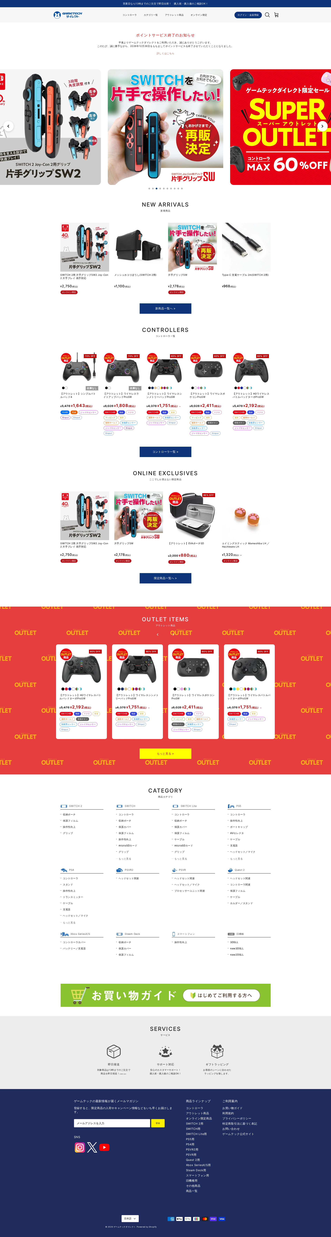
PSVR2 (129, 869)
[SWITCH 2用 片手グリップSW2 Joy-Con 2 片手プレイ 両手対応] (84, 247)
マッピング (110, 417)
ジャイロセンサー (88, 412)
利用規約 (228, 1113)
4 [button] (160, 188)
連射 (122, 417)
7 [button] (171, 188)
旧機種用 (192, 1180)
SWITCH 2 (75, 805)
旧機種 (240, 933)
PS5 (238, 805)
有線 (74, 412)
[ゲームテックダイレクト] (68, 15)
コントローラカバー (74, 942)
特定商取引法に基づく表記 (239, 1123)
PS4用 (65, 412)
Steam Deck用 (196, 1170)
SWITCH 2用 (194, 1123)
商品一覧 (192, 1191)
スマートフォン (186, 933)
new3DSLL (237, 948)
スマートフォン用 (197, 1175)
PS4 (71, 869)
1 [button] (149, 188)
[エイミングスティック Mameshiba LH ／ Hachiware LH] (246, 515)
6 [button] (167, 188)
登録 (158, 1123)
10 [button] (182, 188)
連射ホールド (111, 422)
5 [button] (164, 188)
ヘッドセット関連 (129, 878)
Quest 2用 (193, 1160)
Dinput (76, 417)
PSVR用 (191, 1154)
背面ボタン (213, 422)
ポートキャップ (239, 826)
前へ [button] (8, 126)
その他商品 (193, 1185)
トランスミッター (73, 896)
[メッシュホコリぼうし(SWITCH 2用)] (138, 247)
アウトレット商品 (174, 14)
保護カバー (125, 826)
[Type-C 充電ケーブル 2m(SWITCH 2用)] (246, 247)
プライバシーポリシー (236, 1118)
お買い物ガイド (232, 1108)
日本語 (127, 1218)
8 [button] (174, 188)
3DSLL (234, 942)
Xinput (65, 417)
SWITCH (130, 805)
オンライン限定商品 (199, 1118)
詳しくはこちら (165, 53)
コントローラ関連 (240, 884)
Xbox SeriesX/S (80, 933)
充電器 (234, 845)
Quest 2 (240, 869)
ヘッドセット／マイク (242, 851)
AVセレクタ (237, 833)
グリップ (68, 833)
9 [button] (178, 188)
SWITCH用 (110, 412)
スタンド (68, 884)
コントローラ (130, 14)
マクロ (131, 412)
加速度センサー (129, 422)
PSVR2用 (192, 1149)
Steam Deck (132, 933)
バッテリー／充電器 (74, 948)
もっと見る (125, 858)
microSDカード (128, 845)
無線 (121, 412)
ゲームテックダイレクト (125, 1227)
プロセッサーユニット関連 (189, 890)
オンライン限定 (199, 14)
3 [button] (156, 188)
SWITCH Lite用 (196, 1134)
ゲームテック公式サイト (238, 1134)
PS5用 (190, 1139)
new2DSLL (237, 954)
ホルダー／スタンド (241, 903)
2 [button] (153, 188)
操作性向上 (69, 826)
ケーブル (179, 839)
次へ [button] (322, 126)
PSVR (182, 869)
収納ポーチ (69, 814)
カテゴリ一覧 (151, 14)
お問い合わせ (231, 1128)
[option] (165, 127)
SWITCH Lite (189, 805)
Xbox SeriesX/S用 (198, 1165)
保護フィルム (70, 820)
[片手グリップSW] (192, 247)
